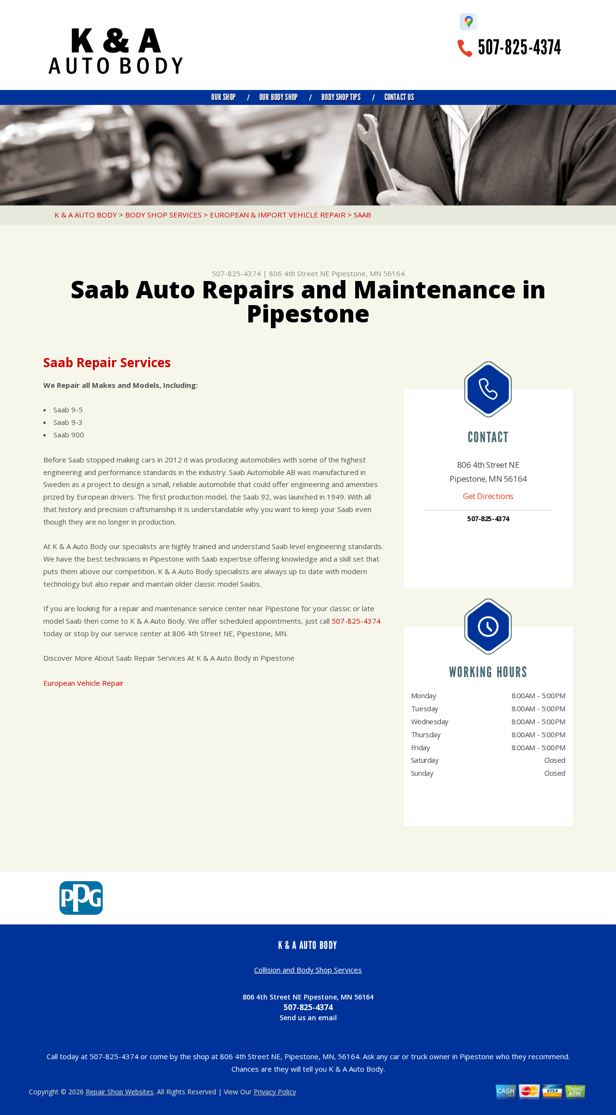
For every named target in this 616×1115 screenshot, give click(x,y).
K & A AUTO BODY (85, 214)
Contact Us (399, 97)
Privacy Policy (275, 1091)
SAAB (362, 214)
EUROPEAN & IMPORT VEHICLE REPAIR (278, 214)
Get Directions (488, 495)
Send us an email (308, 1017)
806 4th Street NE (299, 273)
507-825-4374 (519, 47)
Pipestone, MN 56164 (368, 273)
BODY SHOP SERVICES (163, 214)
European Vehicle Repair (83, 683)
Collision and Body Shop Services (308, 969)
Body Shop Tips (340, 97)
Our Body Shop (278, 97)
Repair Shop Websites (120, 1091)
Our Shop (223, 97)
